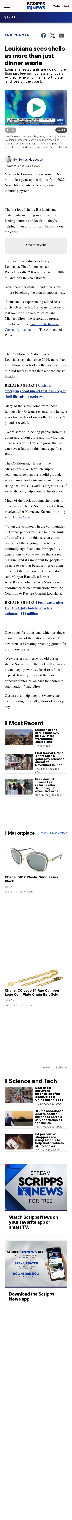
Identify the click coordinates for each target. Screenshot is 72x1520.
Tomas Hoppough (30, 159)
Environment (18, 35)
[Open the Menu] (6, 6)
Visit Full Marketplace (54, 833)
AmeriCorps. (21, 517)
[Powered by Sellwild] (61, 1067)
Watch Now (60, 6)
